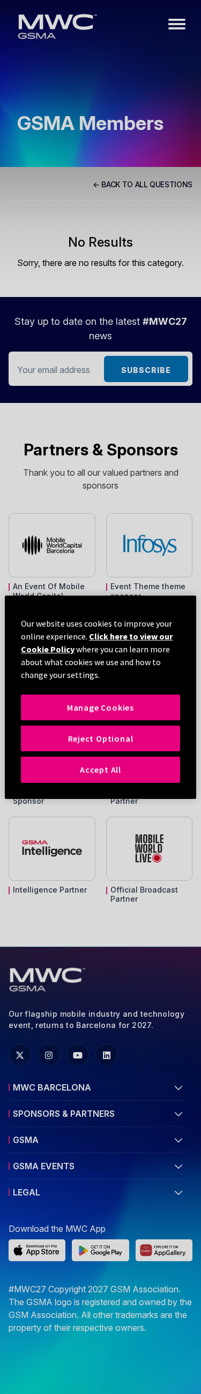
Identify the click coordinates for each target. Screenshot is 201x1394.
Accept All (100, 769)
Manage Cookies (100, 707)
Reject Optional (100, 738)
